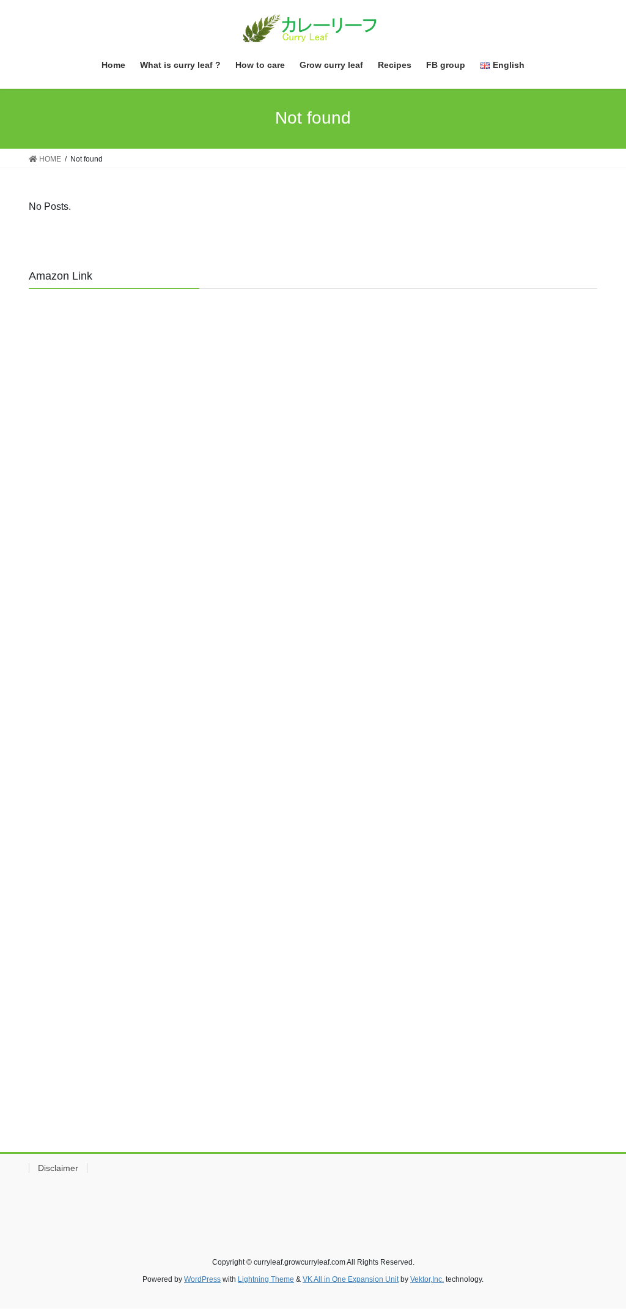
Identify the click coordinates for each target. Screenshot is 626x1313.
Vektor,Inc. (427, 1279)
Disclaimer (58, 1168)
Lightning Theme (266, 1279)
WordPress (202, 1279)
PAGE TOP (599, 1263)
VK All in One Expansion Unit (351, 1279)
